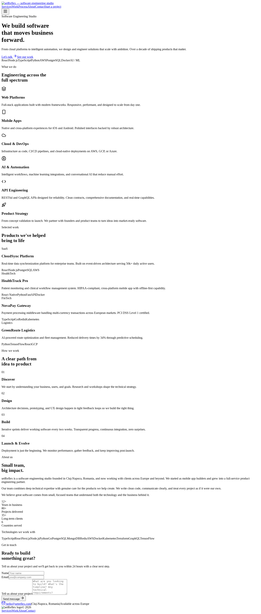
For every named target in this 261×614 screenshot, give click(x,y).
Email (5, 577)
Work (15, 6)
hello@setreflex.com (18, 603)
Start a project (53, 6)
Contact (40, 6)
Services (7, 6)
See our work (25, 56)
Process (23, 6)
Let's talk (7, 56)
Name (5, 573)
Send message (11, 599)
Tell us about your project (17, 593)
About (31, 6)
